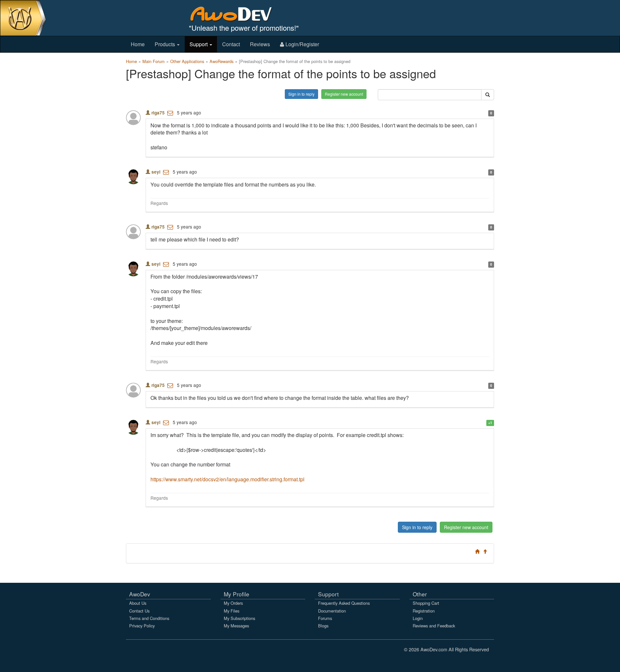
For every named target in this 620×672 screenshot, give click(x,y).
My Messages (236, 626)
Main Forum (153, 61)
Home (138, 44)
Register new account (344, 94)
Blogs (323, 626)
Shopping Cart (426, 603)
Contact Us (139, 611)
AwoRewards (221, 61)
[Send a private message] (170, 112)
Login (418, 618)
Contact (231, 44)
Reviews (260, 44)
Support (199, 44)
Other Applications (187, 61)
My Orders (233, 603)
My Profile (236, 594)
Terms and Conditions (149, 618)
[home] (235, 13)
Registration (424, 611)
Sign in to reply (301, 94)
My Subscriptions (239, 618)
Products (165, 44)
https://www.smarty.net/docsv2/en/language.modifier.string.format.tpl (227, 479)
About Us (137, 603)
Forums (325, 618)
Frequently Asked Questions (344, 603)
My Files (231, 611)
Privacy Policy (142, 626)
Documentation (332, 611)
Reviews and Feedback (434, 626)
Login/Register (301, 44)
